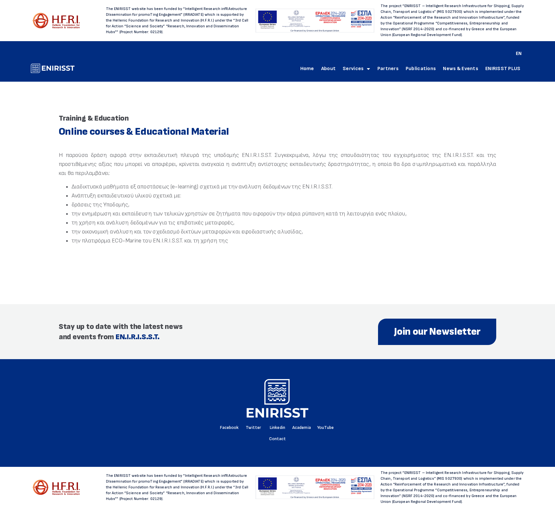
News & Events (460, 69)
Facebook (229, 427)
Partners (388, 69)
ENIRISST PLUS (503, 69)
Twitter (253, 427)
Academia (301, 427)
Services (353, 69)
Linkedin (277, 427)
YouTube (325, 427)
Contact (277, 438)
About (328, 69)
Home (307, 69)
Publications (421, 69)
